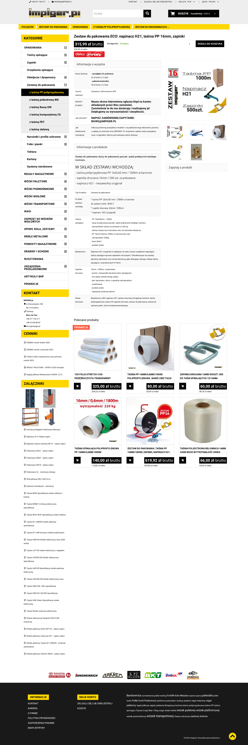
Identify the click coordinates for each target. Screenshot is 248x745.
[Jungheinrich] (86, 673)
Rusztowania (33, 259)
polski (209, 2)
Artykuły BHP (34, 276)
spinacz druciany (125, 298)
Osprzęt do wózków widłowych (38, 220)
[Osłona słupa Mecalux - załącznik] (49, 391)
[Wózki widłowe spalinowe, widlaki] (193, 673)
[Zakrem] (112, 673)
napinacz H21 (111, 298)
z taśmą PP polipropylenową (111, 27)
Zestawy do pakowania (53, 27)
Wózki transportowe (39, 204)
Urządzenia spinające (40, 70)
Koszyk (81, 708)
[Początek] (54, 12)
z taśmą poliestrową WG (44, 99)
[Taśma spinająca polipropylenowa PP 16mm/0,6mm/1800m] (97, 399)
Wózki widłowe (34, 196)
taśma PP (109, 302)
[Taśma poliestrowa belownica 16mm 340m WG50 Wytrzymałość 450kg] (203, 399)
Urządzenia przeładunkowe (35, 268)
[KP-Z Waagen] (134, 673)
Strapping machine (141, 298)
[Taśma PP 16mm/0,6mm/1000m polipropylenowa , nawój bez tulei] (150, 325)
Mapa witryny (36, 727)
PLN (185, 2)
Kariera (32, 708)
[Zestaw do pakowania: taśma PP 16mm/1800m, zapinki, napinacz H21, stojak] (150, 399)
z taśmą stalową (39, 129)
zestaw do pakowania (138, 302)
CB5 (103, 298)
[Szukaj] (147, 13)
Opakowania (80, 27)
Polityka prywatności (41, 718)
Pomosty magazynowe (40, 244)
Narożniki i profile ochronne (44, 136)
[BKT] (153, 673)
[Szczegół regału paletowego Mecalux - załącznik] (49, 409)
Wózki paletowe (35, 181)
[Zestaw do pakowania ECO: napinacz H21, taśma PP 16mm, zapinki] (197, 62)
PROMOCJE (31, 283)
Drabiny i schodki (36, 251)
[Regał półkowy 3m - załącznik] (30, 409)
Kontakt (133, 2)
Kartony (31, 159)
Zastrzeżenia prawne (41, 723)
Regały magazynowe (39, 174)
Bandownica (96, 298)
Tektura (31, 151)
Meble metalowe (36, 236)
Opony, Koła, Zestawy (39, 229)
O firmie (33, 713)
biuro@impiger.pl (63, 2)
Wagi (27, 211)
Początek (28, 27)
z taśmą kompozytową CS (45, 114)
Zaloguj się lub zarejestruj (158, 2)
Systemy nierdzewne (39, 166)
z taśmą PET (37, 122)
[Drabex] (174, 673)
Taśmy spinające (37, 55)
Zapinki (31, 62)
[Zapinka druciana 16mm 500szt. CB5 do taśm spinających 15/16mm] (203, 325)
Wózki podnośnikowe (39, 189)
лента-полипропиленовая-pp (116, 305)
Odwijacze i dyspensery (41, 77)
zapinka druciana (121, 302)
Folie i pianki (34, 144)
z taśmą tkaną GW (40, 107)
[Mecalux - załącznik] (30, 391)
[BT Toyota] (60, 673)
